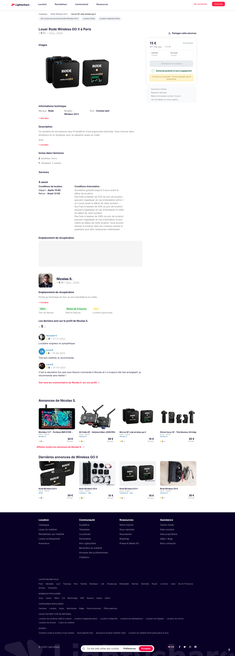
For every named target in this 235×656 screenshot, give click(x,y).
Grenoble (145, 584)
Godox (99, 598)
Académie (84, 524)
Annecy (42, 588)
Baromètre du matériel (90, 548)
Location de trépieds (155, 618)
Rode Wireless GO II (59, 14)
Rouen (154, 584)
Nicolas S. (64, 279)
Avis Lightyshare (87, 543)
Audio (61, 608)
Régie (81, 608)
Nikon (56, 598)
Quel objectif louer (85, 633)
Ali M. (41, 493)
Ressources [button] (102, 4)
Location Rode (89, 19)
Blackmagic (73, 598)
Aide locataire (167, 529)
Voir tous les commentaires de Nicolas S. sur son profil (68, 382)
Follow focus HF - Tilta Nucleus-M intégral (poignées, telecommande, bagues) (195, 432)
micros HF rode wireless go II (133, 432)
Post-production (94, 608)
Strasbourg (112, 584)
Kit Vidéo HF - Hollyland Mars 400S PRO (97, 432)
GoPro (107, 598)
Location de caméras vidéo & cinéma (55, 618)
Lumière (52, 608)
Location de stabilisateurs (131, 618)
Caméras (43, 608)
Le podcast (85, 534)
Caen (173, 584)
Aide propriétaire (168, 534)
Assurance (44, 543)
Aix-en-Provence (185, 584)
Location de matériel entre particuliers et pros (148, 633)
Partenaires (85, 538)
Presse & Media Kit (129, 543)
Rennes (135, 584)
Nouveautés (126, 534)
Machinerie (71, 608)
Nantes (84, 584)
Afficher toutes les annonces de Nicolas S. (59, 447)
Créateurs (84, 557)
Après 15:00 (54, 190)
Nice (76, 584)
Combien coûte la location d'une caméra (56, 633)
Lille (102, 584)
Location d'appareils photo (85, 618)
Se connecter (200, 4)
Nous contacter (168, 543)
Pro (89, 493)
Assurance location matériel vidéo (111, 633)
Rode (51, 110)
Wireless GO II (71, 114)
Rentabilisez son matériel (51, 534)
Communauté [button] (81, 4)
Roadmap (124, 538)
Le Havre (164, 584)
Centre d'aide (167, 524)
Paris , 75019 (44, 434)
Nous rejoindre (127, 529)
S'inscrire (218, 4)
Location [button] (42, 4)
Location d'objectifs (109, 618)
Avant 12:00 (53, 193)
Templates (84, 529)
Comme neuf (102, 110)
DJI (63, 598)
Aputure (90, 598)
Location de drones (47, 622)
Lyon (58, 584)
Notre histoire (126, 524)
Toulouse (67, 584)
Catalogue (43, 14)
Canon (49, 598)
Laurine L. (85, 493)
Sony (41, 598)
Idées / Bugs (166, 538)
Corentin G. (126, 493)
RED (82, 598)
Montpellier (124, 584)
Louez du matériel (48, 529)
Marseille (49, 584)
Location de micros (175, 618)
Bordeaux (94, 584)
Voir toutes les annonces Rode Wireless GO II (59, 19)
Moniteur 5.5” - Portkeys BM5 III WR (55, 432)
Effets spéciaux (110, 608)
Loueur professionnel (49, 538)
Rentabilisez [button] (61, 4)
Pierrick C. (164, 493)
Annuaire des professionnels (93, 552)
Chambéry (52, 588)
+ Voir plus (44, 118)
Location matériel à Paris (110, 19)
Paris (41, 584)
